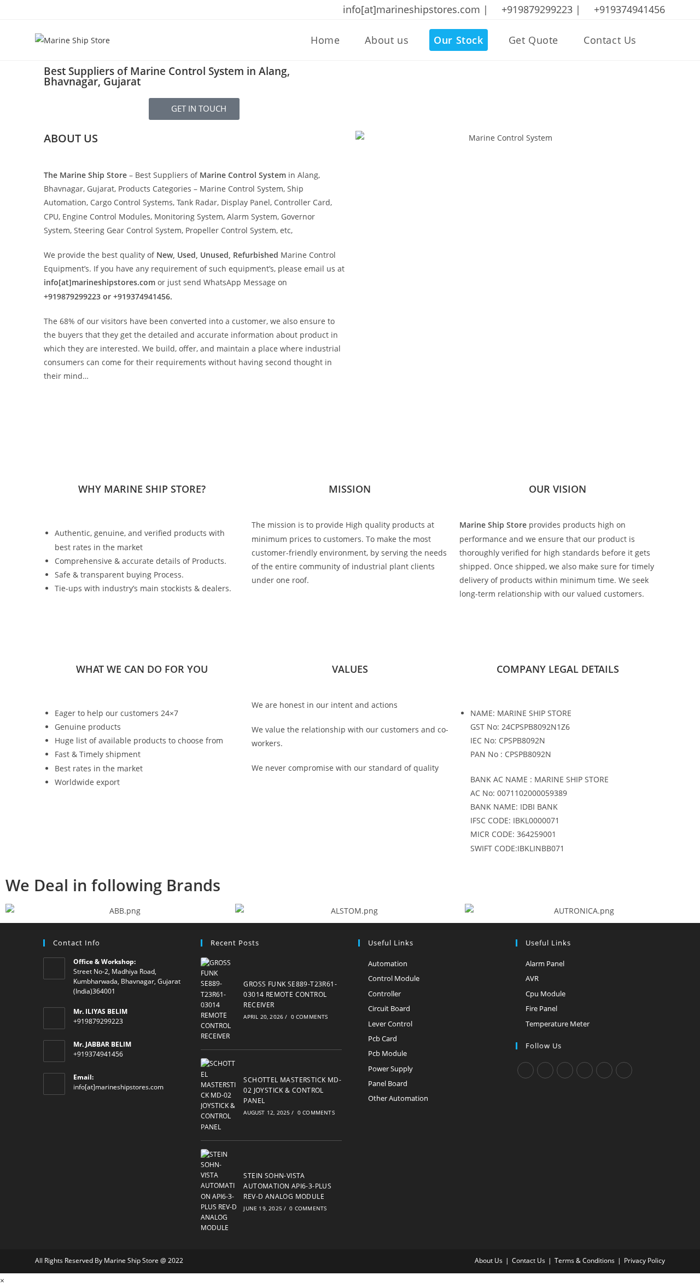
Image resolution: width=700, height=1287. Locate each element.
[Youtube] (624, 1070)
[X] (525, 1070)
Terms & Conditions (585, 1260)
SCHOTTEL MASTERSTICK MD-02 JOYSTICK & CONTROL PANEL (292, 1090)
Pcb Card (382, 1038)
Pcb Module (387, 1053)
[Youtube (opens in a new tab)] (110, 9)
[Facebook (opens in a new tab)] (53, 9)
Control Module (393, 978)
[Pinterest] (604, 1070)
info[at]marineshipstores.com (118, 1087)
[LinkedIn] (584, 1070)
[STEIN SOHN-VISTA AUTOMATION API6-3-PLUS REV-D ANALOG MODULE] (219, 1191)
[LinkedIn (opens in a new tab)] (96, 9)
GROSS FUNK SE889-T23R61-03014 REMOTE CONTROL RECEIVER (290, 994)
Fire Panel (541, 1008)
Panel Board (387, 1083)
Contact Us (528, 1260)
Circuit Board (389, 1008)
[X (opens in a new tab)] (40, 9)
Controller (384, 994)
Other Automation (398, 1098)
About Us (489, 1260)
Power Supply (390, 1069)
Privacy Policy (644, 1260)
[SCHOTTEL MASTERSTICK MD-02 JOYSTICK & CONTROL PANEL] (219, 1095)
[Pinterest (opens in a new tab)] (67, 9)
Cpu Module (545, 994)
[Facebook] (545, 1070)
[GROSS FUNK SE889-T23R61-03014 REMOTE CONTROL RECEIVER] (219, 999)
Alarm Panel (545, 963)
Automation (387, 963)
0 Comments (309, 1016)
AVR (532, 978)
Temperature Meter (558, 1024)
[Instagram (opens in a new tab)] (81, 9)
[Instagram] (565, 1070)
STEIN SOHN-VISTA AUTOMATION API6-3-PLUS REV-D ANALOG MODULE (287, 1186)
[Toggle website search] (661, 40)
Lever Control (390, 1024)
